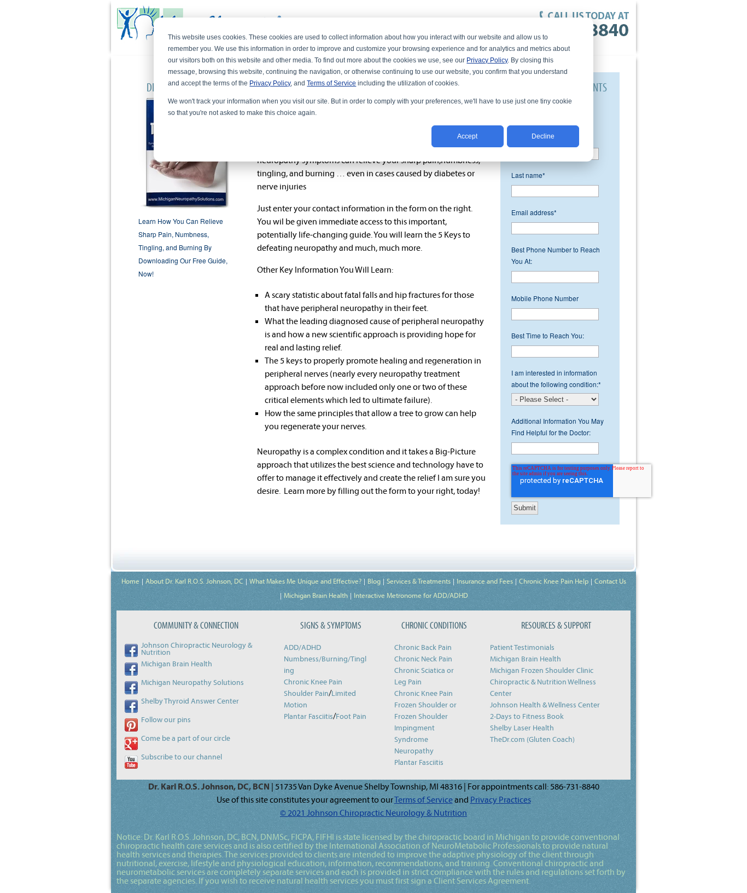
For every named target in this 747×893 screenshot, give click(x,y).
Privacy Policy (486, 60)
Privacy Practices (500, 799)
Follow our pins (166, 719)
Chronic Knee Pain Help (553, 581)
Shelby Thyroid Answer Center (190, 701)
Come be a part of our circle (185, 738)
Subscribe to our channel (181, 757)
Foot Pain (351, 716)
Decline (543, 136)
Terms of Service (331, 83)
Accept (467, 136)
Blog (374, 581)
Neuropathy (414, 751)
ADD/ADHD (302, 647)
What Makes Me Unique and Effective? (305, 581)
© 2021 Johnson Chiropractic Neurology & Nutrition (373, 812)
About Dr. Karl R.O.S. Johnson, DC (194, 581)
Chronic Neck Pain (423, 659)
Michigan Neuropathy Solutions (192, 682)
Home (130, 581)
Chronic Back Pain (423, 647)
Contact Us (610, 581)
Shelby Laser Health (522, 728)
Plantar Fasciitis (308, 716)
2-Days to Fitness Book (527, 716)
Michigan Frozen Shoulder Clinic (541, 670)
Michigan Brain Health (316, 595)
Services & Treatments (419, 581)
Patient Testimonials (522, 647)
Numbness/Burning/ (317, 659)
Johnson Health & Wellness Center (545, 705)
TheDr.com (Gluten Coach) (532, 739)
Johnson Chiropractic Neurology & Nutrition (196, 648)
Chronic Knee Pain (313, 682)
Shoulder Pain (306, 693)
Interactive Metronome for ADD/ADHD (411, 595)
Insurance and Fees (485, 581)
